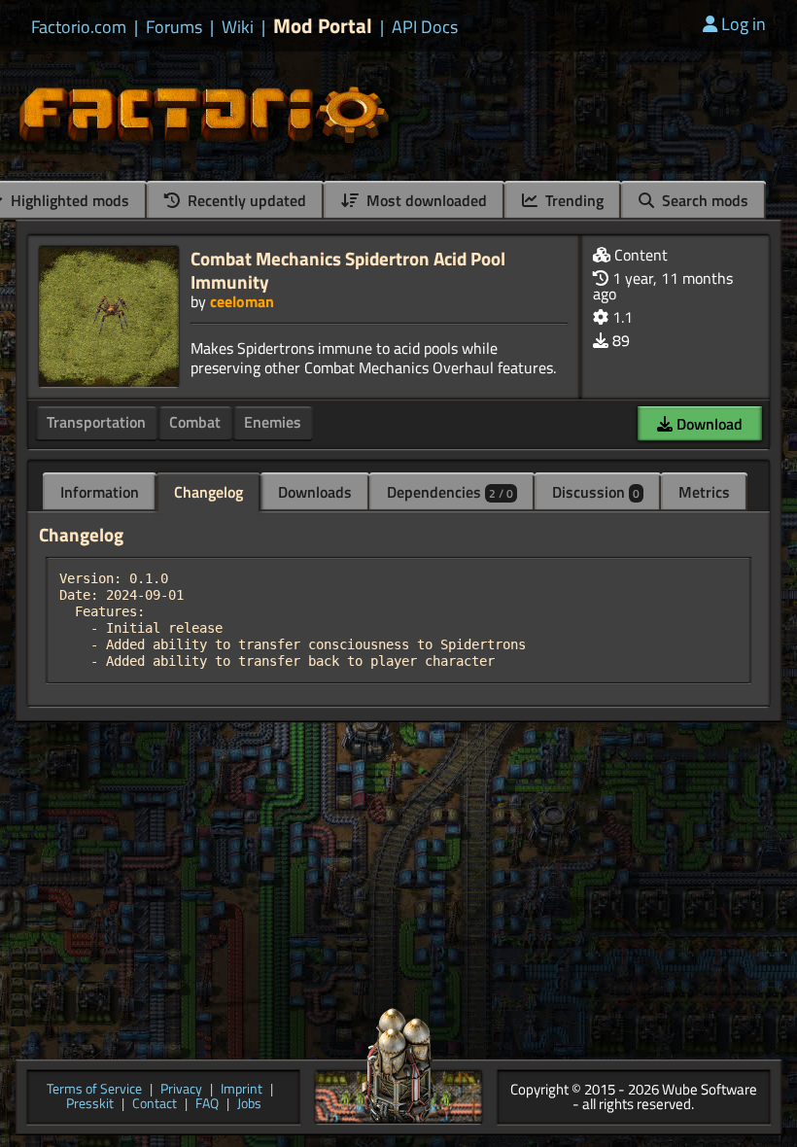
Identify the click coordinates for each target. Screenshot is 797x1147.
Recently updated (245, 200)
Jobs (249, 1104)
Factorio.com (78, 27)
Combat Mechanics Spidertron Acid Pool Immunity (348, 269)
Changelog (208, 492)
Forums (174, 27)
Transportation (96, 422)
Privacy (181, 1090)
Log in (743, 24)
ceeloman (242, 301)
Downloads (315, 492)
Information (99, 492)
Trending (572, 200)
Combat (195, 422)
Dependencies (450, 492)
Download (708, 423)
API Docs (425, 27)
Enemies (272, 422)
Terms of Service (94, 1090)
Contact (154, 1104)
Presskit (90, 1104)
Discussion (596, 492)
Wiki (238, 27)
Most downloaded (425, 200)
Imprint (241, 1090)
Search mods (703, 200)
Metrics (704, 492)
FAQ (207, 1104)
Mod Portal (322, 26)
